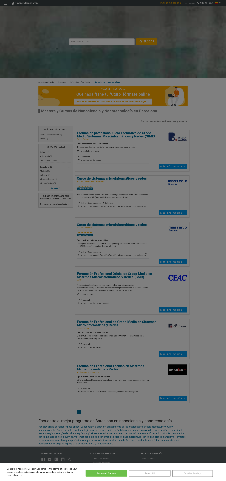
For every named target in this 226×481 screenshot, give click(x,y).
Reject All (150, 473)
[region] (113, 472)
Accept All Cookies (106, 473)
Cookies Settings (192, 473)
